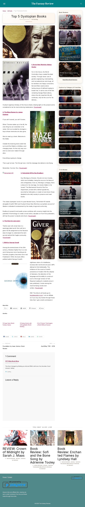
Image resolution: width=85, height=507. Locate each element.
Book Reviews (11, 458)
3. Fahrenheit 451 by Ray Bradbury (32, 173)
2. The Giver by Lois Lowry (11, 221)
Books (18, 458)
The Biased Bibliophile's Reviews (42, 467)
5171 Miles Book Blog (12, 361)
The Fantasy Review (42, 3)
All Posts (10, 11)
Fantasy (23, 458)
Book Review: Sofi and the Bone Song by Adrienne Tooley (42, 455)
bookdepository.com (36, 295)
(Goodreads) (38, 107)
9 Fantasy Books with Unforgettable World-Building (26, 325)
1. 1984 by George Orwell (11, 242)
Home (4, 11)
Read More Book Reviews (70, 79)
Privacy (5, 477)
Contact (10, 477)
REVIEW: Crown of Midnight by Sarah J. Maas (14, 452)
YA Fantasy (35, 19)
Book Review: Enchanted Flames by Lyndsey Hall (69, 454)
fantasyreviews (25, 19)
